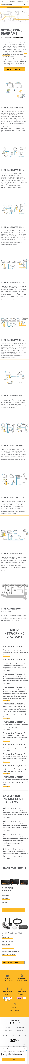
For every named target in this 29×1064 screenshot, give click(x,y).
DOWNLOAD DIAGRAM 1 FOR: (12, 108)
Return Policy (8, 1030)
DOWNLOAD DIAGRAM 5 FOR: (12, 340)
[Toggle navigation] (28, 4)
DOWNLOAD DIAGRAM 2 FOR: (12, 170)
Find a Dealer (8, 1027)
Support (6, 37)
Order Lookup (20, 1027)
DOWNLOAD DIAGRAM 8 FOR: (12, 498)
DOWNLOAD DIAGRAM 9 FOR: (12, 553)
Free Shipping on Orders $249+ (14, 7)
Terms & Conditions (17, 1046)
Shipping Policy (21, 1030)
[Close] (24, 1048)
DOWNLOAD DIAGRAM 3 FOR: (12, 227)
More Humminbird (7, 1035)
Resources (21, 1035)
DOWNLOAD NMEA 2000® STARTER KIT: (11, 610)
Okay (13, 1059)
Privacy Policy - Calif (19, 1044)
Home (2, 37)
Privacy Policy (10, 1044)
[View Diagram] (6, 655)
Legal (4, 1044)
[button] (21, 979)
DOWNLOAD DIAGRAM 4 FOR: (12, 282)
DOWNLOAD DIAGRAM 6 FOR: (12, 395)
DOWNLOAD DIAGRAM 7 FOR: (12, 445)
